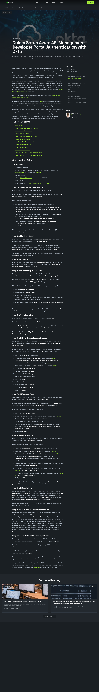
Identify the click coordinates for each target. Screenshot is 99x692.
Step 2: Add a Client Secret (23, 131)
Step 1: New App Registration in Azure (26, 128)
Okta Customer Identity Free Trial (39, 183)
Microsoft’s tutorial (26, 178)
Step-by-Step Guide (72, 71)
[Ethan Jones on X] (74, 117)
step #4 (48, 363)
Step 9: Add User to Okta (74, 96)
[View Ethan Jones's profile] (68, 115)
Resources (14, 7)
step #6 (58, 416)
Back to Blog (8, 13)
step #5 (54, 358)
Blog (20, 7)
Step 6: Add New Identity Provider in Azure (28, 142)
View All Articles (48, 616)
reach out (37, 567)
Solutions (36, 2)
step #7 (17, 470)
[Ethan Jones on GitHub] (77, 117)
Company (62, 2)
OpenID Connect (22, 92)
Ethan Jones (74, 113)
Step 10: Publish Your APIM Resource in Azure (28, 153)
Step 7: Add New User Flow (23, 144)
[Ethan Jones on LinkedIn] (72, 117)
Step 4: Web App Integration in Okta (26, 136)
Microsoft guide (19, 172)
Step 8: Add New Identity (22, 147)
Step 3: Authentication (22, 134)
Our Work (45, 2)
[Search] (84, 2)
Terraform (38, 172)
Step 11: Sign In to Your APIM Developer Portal (28, 155)
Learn (53, 2)
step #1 (54, 451)
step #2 (55, 454)
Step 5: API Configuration (22, 139)
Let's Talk (90, 2)
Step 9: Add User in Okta (22, 150)
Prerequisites (19, 125)
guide (41, 101)
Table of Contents (71, 69)
